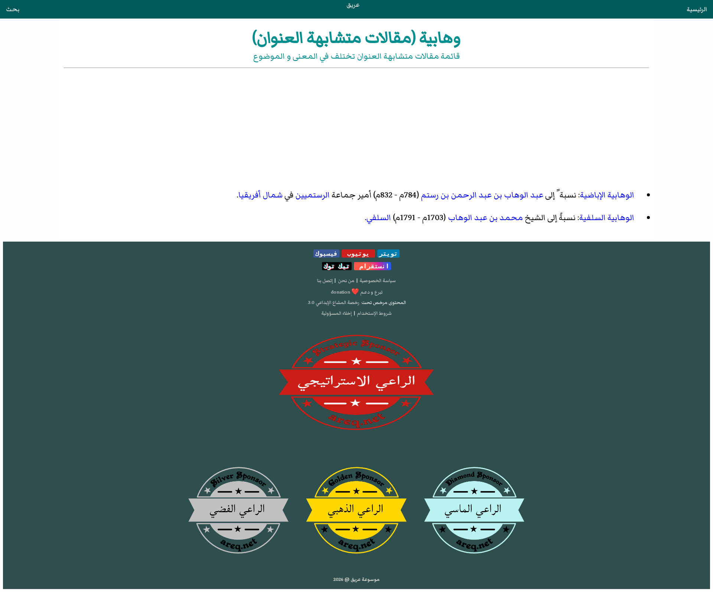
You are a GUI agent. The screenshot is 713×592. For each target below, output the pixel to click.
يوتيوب (358, 253)
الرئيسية (697, 9)
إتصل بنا (325, 280)
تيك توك (337, 266)
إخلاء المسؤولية (336, 313)
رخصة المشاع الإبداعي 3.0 (333, 302)
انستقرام (372, 266)
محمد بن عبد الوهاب (485, 218)
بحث (12, 9)
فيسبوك (326, 253)
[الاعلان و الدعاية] (356, 382)
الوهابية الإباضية (607, 195)
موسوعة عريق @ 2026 (356, 579)
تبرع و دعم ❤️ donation (356, 292)
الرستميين (312, 195)
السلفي (379, 218)
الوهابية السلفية (606, 218)
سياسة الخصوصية (377, 280)
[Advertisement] (356, 125)
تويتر (388, 253)
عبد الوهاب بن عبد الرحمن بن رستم (482, 195)
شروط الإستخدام (374, 313)
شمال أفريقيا (260, 195)
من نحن (346, 280)
